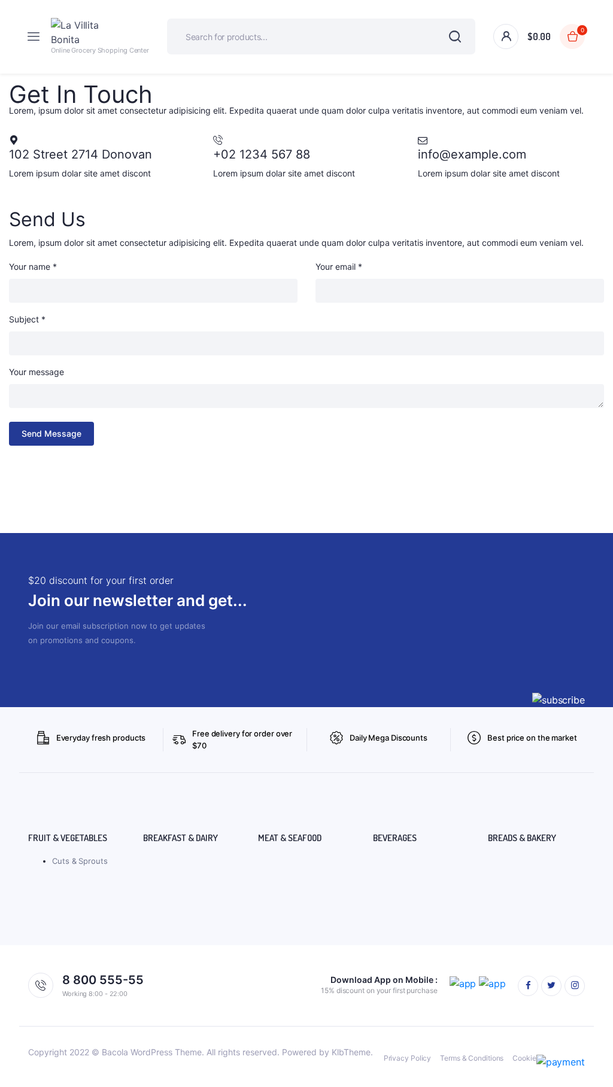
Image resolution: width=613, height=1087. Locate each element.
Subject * (27, 319)
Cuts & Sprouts (80, 861)
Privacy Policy (408, 1057)
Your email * (338, 266)
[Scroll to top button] (594, 1039)
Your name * (33, 266)
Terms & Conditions (471, 1057)
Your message (36, 372)
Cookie (524, 1057)
